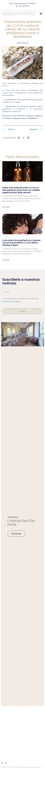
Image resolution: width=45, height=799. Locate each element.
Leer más (6, 207)
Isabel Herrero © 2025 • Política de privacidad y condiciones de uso (21, 767)
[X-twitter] (6, 763)
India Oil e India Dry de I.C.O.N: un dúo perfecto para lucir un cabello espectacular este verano (21, 190)
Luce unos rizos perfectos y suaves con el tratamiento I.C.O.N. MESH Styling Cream (21, 243)
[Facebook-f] (2, 763)
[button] (41, 13)
